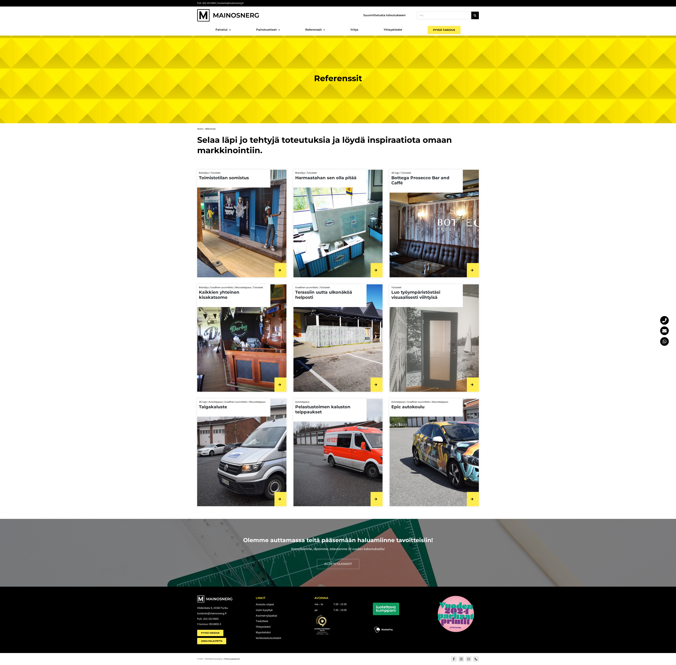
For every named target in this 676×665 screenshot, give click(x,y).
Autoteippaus (216, 402)
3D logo (395, 173)
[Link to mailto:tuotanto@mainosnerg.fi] (664, 330)
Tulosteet (215, 173)
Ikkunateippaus (243, 287)
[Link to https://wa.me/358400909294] (664, 341)
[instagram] (461, 659)
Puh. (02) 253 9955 (208, 619)
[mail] (468, 659)
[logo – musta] (228, 11)
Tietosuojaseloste (232, 658)
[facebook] (454, 659)
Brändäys (204, 173)
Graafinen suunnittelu (221, 287)
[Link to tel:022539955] (664, 320)
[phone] (476, 659)
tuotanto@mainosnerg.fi (212, 613)
